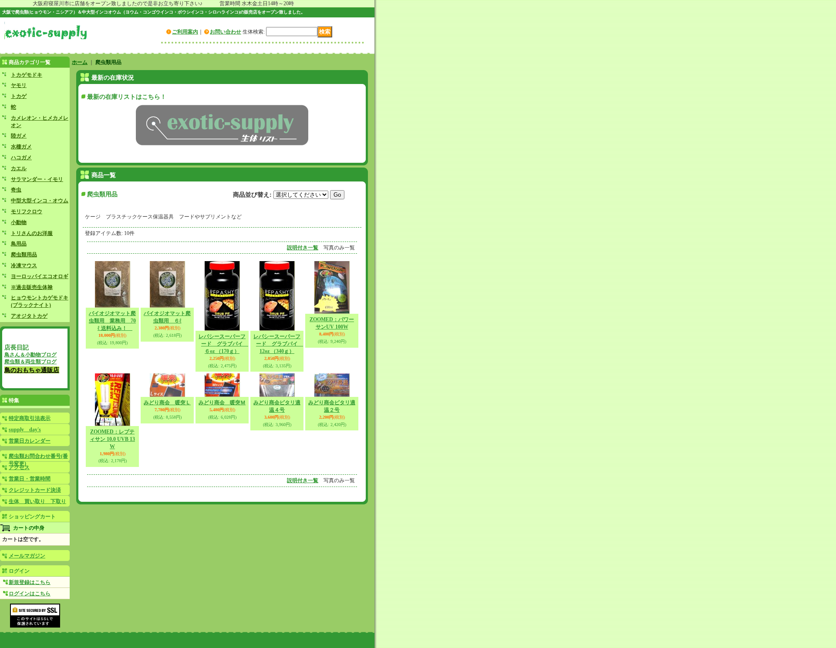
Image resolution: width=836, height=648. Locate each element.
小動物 (19, 222)
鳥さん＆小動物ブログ (30, 355)
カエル (19, 168)
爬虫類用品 (24, 255)
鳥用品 (19, 244)
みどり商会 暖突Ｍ (222, 403)
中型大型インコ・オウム (39, 201)
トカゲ (19, 96)
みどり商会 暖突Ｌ (167, 403)
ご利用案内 (185, 32)
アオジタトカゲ (29, 316)
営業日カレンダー (30, 441)
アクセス (19, 467)
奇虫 (16, 190)
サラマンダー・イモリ (37, 179)
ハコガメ (21, 157)
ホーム (80, 62)
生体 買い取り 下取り (37, 501)
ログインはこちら (30, 594)
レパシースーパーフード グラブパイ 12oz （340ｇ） (278, 343)
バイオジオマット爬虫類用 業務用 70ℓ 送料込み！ (112, 320)
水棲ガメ (21, 147)
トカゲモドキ (26, 75)
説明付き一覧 (302, 248)
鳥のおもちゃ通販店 (31, 369)
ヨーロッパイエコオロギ (39, 276)
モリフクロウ (26, 211)
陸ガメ (19, 136)
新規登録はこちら (30, 582)
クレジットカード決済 (35, 490)
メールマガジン (27, 556)
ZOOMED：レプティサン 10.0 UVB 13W (112, 439)
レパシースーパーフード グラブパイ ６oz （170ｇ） (223, 343)
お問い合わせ (225, 32)
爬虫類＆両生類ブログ (30, 362)
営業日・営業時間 (30, 479)
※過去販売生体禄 (32, 287)
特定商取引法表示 (30, 418)
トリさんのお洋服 (32, 233)
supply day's (25, 429)
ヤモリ (19, 85)
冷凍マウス (24, 265)
